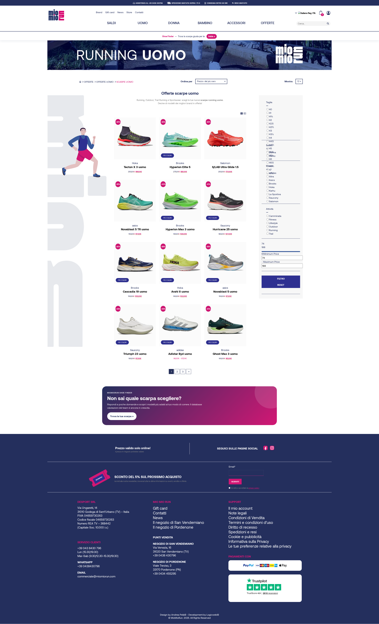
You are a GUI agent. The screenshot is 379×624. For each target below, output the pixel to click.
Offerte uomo (105, 81)
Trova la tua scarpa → (122, 416)
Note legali (237, 513)
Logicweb (212, 614)
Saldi (111, 23)
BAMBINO (205, 23)
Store (129, 12)
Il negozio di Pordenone (173, 527)
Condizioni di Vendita (246, 517)
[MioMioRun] (71, 14)
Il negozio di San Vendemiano (178, 522)
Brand (99, 12)
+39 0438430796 (88, 566)
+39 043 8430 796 (89, 548)
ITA (313, 13)
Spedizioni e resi (242, 531)
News (120, 12)
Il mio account (240, 508)
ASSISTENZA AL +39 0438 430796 (149, 3)
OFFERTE (267, 23)
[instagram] (272, 448)
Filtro (281, 278)
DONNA (174, 23)
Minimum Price (271, 253)
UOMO (143, 23)
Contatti (139, 12)
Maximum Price (271, 261)
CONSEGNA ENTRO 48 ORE (217, 3)
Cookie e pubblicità (244, 536)
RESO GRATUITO (241, 3)
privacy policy (254, 488)
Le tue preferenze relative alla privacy (260, 546)
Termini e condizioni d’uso (250, 522)
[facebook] (265, 448)
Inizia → (211, 36)
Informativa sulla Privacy (248, 541)
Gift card (109, 12)
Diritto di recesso (242, 527)
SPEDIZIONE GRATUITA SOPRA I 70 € (186, 3)
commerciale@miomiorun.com (96, 576)
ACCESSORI (236, 23)
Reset (280, 284)
